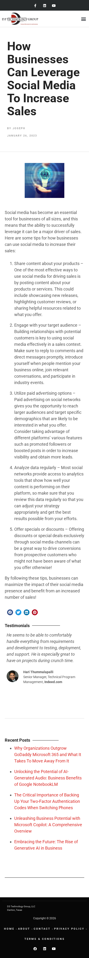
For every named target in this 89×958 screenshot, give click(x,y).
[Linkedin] (44, 5)
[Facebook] (35, 948)
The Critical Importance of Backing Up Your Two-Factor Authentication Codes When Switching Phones (47, 801)
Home (9, 928)
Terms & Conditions (44, 939)
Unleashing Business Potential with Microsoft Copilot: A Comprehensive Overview (48, 825)
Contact (42, 928)
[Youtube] (53, 5)
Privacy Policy (69, 928)
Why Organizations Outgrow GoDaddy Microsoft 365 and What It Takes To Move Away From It (47, 754)
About (24, 928)
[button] (84, 19)
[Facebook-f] (35, 5)
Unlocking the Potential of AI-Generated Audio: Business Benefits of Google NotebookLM (48, 778)
